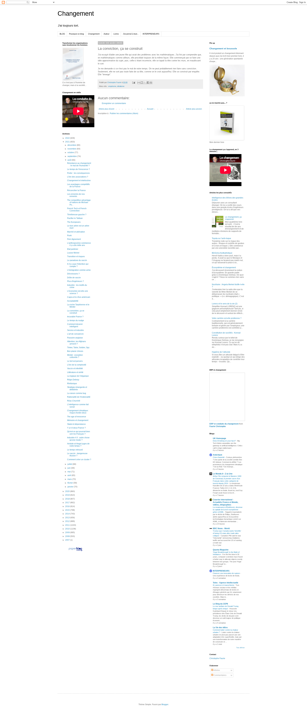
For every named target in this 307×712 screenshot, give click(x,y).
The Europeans (74, 222)
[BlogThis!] (141, 82)
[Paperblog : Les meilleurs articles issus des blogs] (75, 551)
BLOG (62, 34)
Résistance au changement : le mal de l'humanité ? (79, 164)
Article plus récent (106, 109)
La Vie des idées (220, 627)
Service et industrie (75, 330)
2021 (67, 142)
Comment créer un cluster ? (79, 459)
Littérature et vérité (75, 372)
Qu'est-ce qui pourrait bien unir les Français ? (78, 432)
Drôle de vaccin (74, 277)
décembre (72, 145)
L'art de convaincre (75, 334)
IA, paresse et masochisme (224, 585)
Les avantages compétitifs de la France (78, 185)
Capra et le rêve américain (78, 297)
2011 (67, 525)
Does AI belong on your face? (224, 441)
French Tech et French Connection (77, 209)
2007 (67, 540)
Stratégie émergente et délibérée (77, 388)
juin (69, 468)
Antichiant (217, 455)
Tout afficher (240, 647)
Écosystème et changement (224, 267)
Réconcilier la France (76, 190)
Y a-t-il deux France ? (76, 428)
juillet (70, 464)
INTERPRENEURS (151, 34)
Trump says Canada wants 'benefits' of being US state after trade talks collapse (227, 533)
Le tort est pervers (75, 361)
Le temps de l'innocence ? (78, 169)
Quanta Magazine (220, 550)
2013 (67, 517)
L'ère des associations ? (77, 177)
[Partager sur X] (144, 82)
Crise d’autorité (219, 457)
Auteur (106, 34)
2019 (67, 495)
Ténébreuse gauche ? (76, 214)
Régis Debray (73, 380)
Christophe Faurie (217, 658)
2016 (67, 506)
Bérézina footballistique (222, 253)
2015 (67, 510)
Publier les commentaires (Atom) (124, 113)
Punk (69, 235)
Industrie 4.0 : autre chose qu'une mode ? (78, 438)
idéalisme (120, 86)
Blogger (164, 704)
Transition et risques (76, 256)
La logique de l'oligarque (78, 376)
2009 (67, 532)
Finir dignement (74, 239)
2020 (67, 491)
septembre (72, 156)
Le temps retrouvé (75, 450)
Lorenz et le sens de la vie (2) (224, 304)
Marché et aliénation (76, 232)
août (69, 160)
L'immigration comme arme (79, 270)
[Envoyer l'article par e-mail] (133, 82)
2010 (67, 529)
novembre (72, 149)
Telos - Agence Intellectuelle (225, 583)
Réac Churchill (73, 401)
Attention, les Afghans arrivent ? (76, 342)
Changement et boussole (223, 48)
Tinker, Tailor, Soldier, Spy (78, 347)
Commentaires (219, 675)
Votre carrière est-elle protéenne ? (226, 318)
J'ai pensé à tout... (130, 34)
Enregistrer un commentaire (114, 103)
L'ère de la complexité (76, 365)
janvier (70, 487)
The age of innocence (76, 417)
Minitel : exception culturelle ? (75, 356)
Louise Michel (73, 253)
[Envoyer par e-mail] (138, 82)
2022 (67, 138)
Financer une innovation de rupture (226, 573)
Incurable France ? (75, 317)
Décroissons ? (73, 274)
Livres (116, 34)
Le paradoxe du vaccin (77, 260)
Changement (76, 13)
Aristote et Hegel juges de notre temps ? (78, 445)
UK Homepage (219, 438)
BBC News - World (221, 528)
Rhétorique (72, 383)
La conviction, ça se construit (75, 312)
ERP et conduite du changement (224, 424)
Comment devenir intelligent (75, 325)
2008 (67, 536)
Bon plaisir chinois (75, 351)
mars (69, 479)
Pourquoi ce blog (76, 34)
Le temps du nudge (75, 320)
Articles (216, 670)
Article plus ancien (194, 109)
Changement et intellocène (79, 180)
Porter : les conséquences (78, 173)
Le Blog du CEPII (220, 604)
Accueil (150, 109)
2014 (67, 514)
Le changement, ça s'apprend (233, 218)
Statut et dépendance (76, 424)
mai (69, 472)
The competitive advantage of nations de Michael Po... (79, 202)
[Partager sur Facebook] (148, 82)
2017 (67, 502)
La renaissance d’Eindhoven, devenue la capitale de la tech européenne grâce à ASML (227, 509)
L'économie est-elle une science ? (77, 292)
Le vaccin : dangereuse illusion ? (77, 454)
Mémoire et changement (77, 420)
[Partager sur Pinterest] (151, 82)
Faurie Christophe (217, 426)
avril (69, 475)
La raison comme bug (76, 393)
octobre (71, 152)
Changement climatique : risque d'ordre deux (78, 411)
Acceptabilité (72, 301)
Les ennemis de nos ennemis (76, 195)
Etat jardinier (72, 249)
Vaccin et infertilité (75, 368)
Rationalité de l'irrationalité (78, 397)
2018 (67, 499)
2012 (67, 521)
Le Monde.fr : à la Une (222, 474)
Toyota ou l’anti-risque (221, 238)
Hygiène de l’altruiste (221, 352)
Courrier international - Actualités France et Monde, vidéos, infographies (225, 502)
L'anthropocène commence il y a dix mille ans (79, 244)
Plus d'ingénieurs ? (75, 281)
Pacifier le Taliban (75, 218)
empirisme (112, 86)
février (70, 483)
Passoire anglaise (75, 338)
